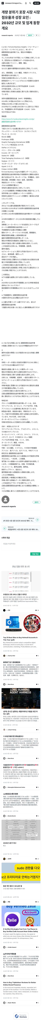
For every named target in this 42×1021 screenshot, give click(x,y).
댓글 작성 (35, 554)
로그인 (36, 3)
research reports (7, 35)
